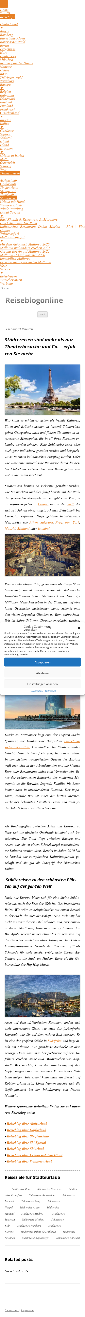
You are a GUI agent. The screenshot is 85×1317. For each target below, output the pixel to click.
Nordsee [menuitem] (6, 66)
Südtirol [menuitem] (5, 137)
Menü (42, 314)
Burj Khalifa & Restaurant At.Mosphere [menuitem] (29, 219)
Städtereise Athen (30, 1207)
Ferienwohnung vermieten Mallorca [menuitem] (25, 261)
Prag (58, 522)
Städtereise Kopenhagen (35, 1238)
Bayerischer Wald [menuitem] (12, 41)
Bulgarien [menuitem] (7, 95)
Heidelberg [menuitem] (8, 55)
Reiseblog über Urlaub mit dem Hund (34, 1154)
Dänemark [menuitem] (7, 98)
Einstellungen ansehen (42, 684)
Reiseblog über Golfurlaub (26, 1129)
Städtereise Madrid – (33, 1213)
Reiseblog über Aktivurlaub (27, 1123)
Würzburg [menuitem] (7, 80)
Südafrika (54, 1040)
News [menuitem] (3, 265)
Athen (33, 522)
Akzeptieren (43, 662)
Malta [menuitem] (4, 158)
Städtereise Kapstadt (68, 1238)
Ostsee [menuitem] (4, 70)
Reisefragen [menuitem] (8, 276)
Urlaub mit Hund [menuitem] (12, 201)
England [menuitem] (6, 102)
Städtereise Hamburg (29, 1225)
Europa (43, 504)
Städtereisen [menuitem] (8, 198)
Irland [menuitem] (4, 141)
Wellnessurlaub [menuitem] (11, 205)
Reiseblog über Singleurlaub (28, 1136)
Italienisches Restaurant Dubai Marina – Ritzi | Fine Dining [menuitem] (42, 228)
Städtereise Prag (30, 1201)
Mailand (23, 528)
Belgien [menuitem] (5, 91)
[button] (79, 628)
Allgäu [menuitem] (4, 31)
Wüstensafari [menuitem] (9, 233)
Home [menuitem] (4, 9)
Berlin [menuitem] (4, 45)
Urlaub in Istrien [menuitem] (12, 155)
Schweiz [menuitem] (5, 166)
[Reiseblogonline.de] (34, 301)
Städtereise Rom (21, 1189)
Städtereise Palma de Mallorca (38, 1232)
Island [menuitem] (4, 144)
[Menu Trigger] (4, 4)
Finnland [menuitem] (6, 105)
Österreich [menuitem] (7, 162)
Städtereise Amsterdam (42, 1195)
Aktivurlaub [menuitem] (8, 180)
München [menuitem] (6, 59)
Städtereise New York (49, 1189)
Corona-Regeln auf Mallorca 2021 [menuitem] (25, 251)
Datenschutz (37, 690)
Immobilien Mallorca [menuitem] (15, 258)
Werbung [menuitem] (6, 283)
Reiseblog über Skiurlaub (25, 1148)
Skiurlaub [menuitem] (7, 194)
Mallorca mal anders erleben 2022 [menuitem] (25, 247)
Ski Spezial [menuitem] (8, 190)
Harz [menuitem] (3, 52)
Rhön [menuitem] (4, 73)
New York (72, 522)
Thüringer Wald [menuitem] (11, 77)
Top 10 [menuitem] (5, 13)
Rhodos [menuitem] (5, 119)
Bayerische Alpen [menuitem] (12, 38)
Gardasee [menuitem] (7, 130)
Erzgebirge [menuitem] (7, 48)
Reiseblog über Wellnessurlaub (30, 1161)
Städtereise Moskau (33, 1219)
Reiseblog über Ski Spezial (26, 1142)
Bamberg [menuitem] (6, 34)
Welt (70, 504)
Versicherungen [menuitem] (11, 279)
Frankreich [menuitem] (7, 109)
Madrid (10, 528)
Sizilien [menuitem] (5, 134)
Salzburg (46, 522)
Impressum (50, 690)
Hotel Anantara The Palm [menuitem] (18, 222)
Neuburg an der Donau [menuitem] (16, 63)
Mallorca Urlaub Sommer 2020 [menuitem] (22, 254)
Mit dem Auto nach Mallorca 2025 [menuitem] (25, 244)
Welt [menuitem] (3, 169)
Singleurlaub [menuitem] (9, 187)
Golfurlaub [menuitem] (8, 183)
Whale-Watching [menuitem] (11, 208)
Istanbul (44, 528)
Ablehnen (42, 673)
